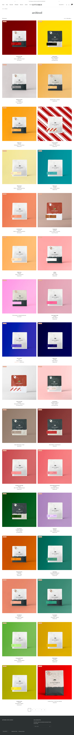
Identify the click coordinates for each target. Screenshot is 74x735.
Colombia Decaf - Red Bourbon (19, 100)
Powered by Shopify (21, 731)
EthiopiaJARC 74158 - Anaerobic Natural (19, 486)
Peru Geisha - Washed (19, 359)
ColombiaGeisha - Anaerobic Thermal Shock (19, 230)
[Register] (49, 726)
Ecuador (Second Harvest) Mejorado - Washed (54, 573)
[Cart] (71, 4)
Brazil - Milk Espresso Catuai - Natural (54, 57)
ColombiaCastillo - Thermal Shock (19, 273)
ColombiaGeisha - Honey (54, 659)
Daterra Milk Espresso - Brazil (19, 444)
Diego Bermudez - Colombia (55, 99)
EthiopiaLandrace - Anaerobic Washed (19, 659)
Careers (26, 4)
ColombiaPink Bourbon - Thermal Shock (19, 144)
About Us (21, 4)
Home (3, 4)
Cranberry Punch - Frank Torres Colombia (55, 701)
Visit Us (30, 4)
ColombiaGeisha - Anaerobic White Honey (19, 187)
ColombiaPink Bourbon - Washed (55, 486)
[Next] (44, 709)
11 (41, 709)
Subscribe (11, 4)
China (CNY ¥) (61, 4)
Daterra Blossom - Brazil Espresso (54, 444)
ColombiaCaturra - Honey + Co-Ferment (19, 57)
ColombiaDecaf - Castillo (54, 273)
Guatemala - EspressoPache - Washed (55, 402)
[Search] (66, 4)
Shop (7, 4)
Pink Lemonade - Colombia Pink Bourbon (19, 315)
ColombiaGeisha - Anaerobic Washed (54, 187)
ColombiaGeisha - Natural (54, 316)
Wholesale (16, 4)
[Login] (68, 4)
